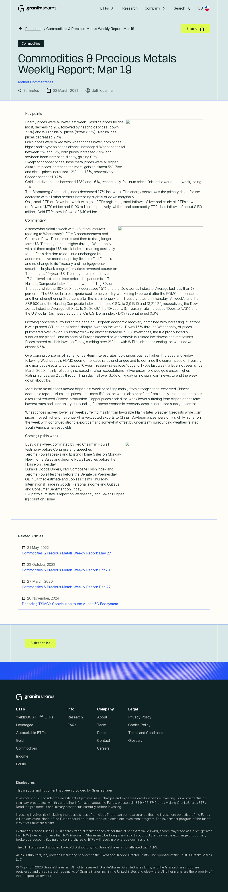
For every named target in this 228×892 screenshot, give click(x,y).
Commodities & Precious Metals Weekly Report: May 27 (66, 553)
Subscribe (41, 643)
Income (22, 756)
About (102, 717)
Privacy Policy (139, 717)
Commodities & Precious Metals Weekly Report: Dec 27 (66, 587)
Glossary (135, 740)
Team (101, 725)
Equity (21, 764)
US (200, 8)
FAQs (71, 725)
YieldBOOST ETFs (34, 717)
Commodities (26, 748)
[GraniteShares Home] (37, 8)
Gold (20, 740)
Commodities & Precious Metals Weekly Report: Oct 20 (66, 570)
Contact (103, 740)
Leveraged (24, 725)
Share (191, 28)
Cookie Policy (139, 725)
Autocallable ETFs (31, 733)
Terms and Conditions (145, 733)
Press (101, 733)
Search (179, 8)
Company (152, 8)
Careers (103, 748)
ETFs (104, 8)
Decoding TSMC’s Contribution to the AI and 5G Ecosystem (70, 604)
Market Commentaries (35, 82)
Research (130, 8)
